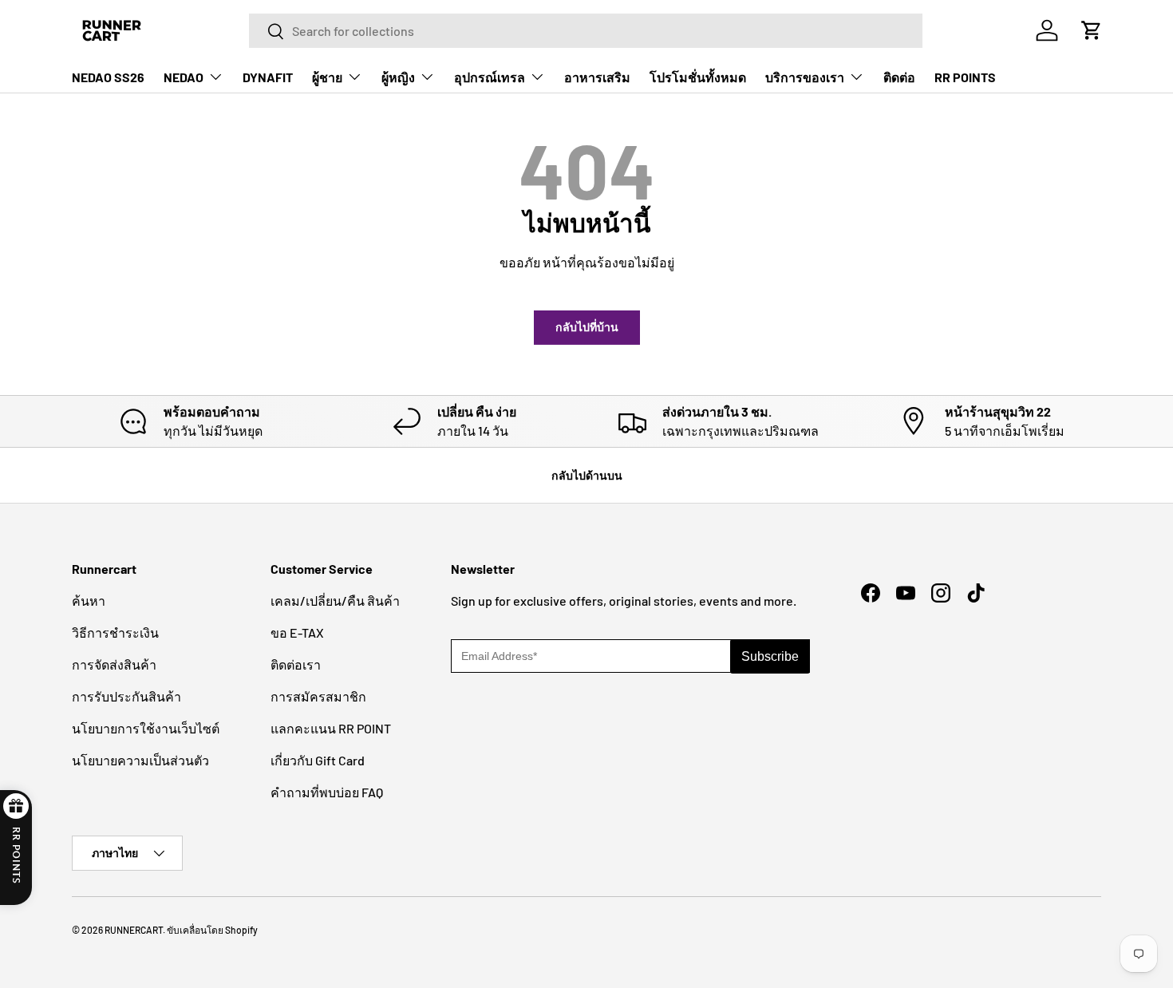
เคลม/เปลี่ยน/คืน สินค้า (335, 600)
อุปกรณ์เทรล (489, 77)
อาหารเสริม (597, 77)
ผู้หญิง (398, 77)
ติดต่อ (899, 77)
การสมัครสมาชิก (318, 696)
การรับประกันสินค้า (126, 696)
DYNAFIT (268, 77)
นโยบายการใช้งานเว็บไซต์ (145, 728)
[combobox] (585, 31)
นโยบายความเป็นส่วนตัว (140, 760)
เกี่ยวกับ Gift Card (318, 760)
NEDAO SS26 (108, 77)
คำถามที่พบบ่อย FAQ (327, 792)
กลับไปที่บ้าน (586, 327)
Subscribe (770, 656)
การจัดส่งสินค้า (114, 664)
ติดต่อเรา (296, 664)
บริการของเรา (804, 77)
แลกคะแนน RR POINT (331, 728)
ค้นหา (88, 600)
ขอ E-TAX (297, 632)
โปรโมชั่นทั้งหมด (698, 77)
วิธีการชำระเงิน (115, 632)
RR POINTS (965, 77)
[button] (1091, 30)
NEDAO (183, 77)
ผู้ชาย (327, 77)
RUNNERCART (134, 929)
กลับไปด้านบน (586, 475)
